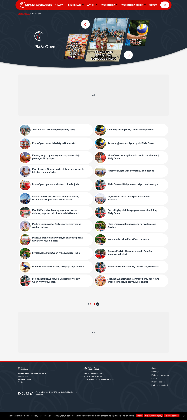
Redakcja (155, 371)
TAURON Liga (108, 5)
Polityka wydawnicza (160, 375)
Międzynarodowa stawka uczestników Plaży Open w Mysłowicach (56, 280)
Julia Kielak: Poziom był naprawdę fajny (103, 55)
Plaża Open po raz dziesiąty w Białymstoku (55, 143)
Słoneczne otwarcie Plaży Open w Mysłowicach (133, 266)
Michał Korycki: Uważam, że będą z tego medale (58, 266)
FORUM (153, 5)
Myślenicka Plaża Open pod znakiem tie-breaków (129, 198)
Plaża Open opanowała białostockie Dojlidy (55, 184)
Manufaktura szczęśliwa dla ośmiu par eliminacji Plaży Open (133, 157)
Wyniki (91, 5)
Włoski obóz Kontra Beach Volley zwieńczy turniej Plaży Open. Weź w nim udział (55, 198)
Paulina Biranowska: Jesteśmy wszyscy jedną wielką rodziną (56, 225)
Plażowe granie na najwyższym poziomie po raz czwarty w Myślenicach (57, 239)
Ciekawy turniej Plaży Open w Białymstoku (135, 41)
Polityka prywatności (160, 385)
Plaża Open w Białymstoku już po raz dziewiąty (132, 184)
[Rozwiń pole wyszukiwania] (164, 5)
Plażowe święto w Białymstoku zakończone (130, 170)
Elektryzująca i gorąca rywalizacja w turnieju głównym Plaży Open (56, 157)
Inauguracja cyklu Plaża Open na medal (128, 239)
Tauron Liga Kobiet (132, 5)
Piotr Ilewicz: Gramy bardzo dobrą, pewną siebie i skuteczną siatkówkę (58, 171)
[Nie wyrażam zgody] (183, 416)
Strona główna (24, 13)
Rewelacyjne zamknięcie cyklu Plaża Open (130, 143)
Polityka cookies (158, 382)
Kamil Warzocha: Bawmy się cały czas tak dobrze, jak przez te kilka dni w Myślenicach (55, 212)
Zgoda (139, 416)
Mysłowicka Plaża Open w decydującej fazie (56, 252)
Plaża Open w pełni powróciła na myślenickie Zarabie (131, 225)
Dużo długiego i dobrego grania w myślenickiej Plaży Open (132, 212)
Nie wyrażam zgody (153, 416)
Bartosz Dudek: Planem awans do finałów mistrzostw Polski (129, 253)
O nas (153, 368)
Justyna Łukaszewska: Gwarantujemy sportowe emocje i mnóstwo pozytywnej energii (74, 50)
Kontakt (154, 378)
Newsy (59, 5)
